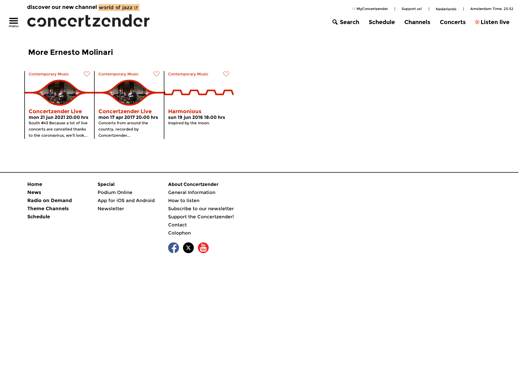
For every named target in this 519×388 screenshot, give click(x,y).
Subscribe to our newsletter (201, 208)
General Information (191, 192)
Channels (417, 22)
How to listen (183, 200)
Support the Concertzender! (201, 216)
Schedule (382, 22)
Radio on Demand (49, 200)
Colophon (179, 233)
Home (34, 184)
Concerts (453, 22)
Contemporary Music (49, 74)
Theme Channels (48, 209)
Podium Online (115, 192)
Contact (177, 225)
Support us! (412, 8)
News (34, 192)
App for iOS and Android (126, 200)
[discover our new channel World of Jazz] (118, 7)
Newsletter (111, 208)
